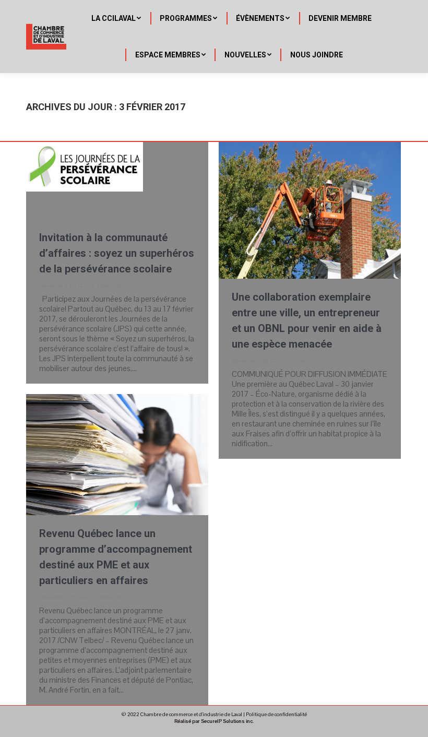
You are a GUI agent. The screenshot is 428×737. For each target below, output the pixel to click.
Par (79, 285)
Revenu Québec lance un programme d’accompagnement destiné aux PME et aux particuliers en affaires (115, 557)
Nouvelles (50, 285)
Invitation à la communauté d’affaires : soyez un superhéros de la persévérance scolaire (116, 253)
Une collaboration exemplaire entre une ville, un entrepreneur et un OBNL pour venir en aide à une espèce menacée (307, 320)
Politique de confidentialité (276, 714)
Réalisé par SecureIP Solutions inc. (214, 721)
